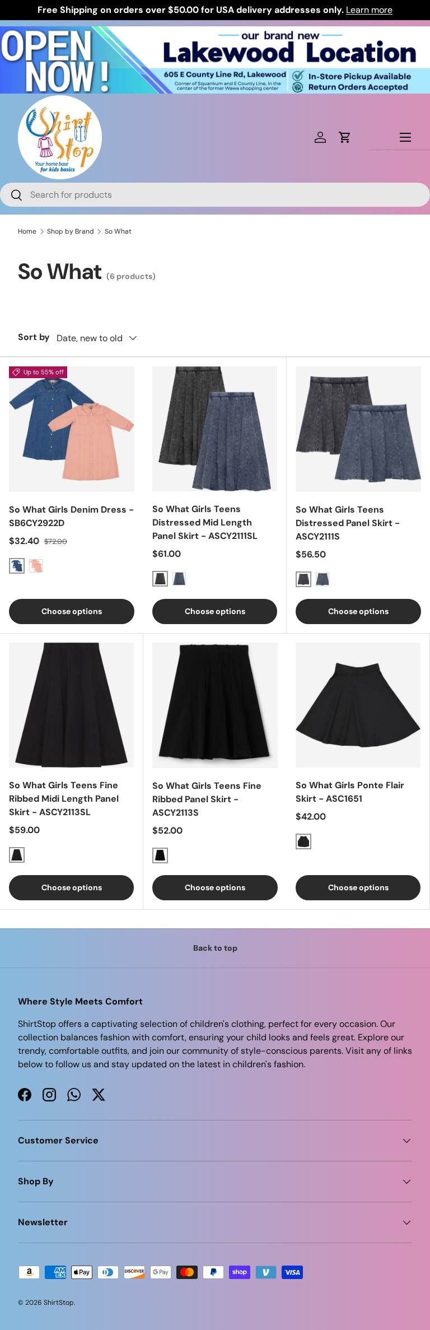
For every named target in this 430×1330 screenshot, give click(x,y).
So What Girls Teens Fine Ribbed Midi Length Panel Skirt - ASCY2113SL (64, 798)
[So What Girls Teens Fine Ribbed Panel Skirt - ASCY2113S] (215, 705)
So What (118, 231)
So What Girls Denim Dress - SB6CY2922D (71, 516)
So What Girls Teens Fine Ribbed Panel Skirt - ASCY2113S (206, 799)
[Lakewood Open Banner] (215, 33)
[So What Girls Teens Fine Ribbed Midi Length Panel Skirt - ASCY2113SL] (71, 705)
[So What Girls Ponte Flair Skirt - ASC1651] (358, 705)
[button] (345, 137)
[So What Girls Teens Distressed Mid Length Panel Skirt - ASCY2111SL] (214, 428)
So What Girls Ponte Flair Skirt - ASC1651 (350, 791)
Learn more (369, 10)
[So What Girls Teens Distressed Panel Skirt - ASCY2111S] (358, 429)
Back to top (215, 948)
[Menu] (405, 137)
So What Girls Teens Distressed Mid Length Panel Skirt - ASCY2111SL (205, 522)
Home (27, 231)
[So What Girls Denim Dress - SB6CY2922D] (71, 429)
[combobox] (215, 195)
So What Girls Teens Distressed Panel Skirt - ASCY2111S (348, 523)
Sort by (34, 337)
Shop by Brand (70, 231)
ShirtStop (59, 1302)
